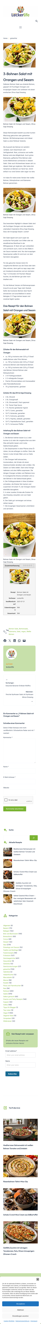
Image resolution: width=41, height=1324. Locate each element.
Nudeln (5, 983)
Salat (18, 631)
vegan (23, 631)
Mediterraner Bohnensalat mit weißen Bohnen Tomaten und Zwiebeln (24, 851)
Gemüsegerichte (9, 958)
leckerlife (10, 667)
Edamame (12, 631)
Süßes (5, 1005)
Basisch (6, 928)
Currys (5, 939)
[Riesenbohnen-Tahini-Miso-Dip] (7, 864)
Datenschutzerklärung (22, 1321)
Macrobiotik (7, 977)
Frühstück (6, 955)
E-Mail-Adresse (9, 777)
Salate (5, 994)
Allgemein (6, 925)
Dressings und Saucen (11, 947)
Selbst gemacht (9, 996)
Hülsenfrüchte (8, 975)
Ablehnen (20, 1310)
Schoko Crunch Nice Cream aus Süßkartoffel (20, 1215)
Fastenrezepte (8, 953)
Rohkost (6, 991)
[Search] (34, 837)
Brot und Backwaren (10, 934)
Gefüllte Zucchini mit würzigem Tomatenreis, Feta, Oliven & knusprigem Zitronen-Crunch (18, 1251)
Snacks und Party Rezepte (12, 999)
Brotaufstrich (7, 936)
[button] (38, 1279)
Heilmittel (6, 972)
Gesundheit (7, 961)
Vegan (5, 1013)
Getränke (6, 964)
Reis (4, 988)
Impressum (34, 1321)
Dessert (6, 942)
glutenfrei (6, 969)
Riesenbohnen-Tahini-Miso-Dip (25, 860)
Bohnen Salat (13, 629)
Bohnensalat (23, 629)
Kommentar (8, 737)
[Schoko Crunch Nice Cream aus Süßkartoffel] (7, 875)
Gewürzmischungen (10, 966)
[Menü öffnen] (20, 27)
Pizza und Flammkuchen (12, 985)
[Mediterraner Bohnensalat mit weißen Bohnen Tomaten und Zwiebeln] (7, 852)
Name (6, 767)
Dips (4, 945)
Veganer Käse (8, 1015)
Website (6, 788)
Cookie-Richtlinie (9, 1321)
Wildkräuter (7, 1021)
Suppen (6, 1002)
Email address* (11, 1051)
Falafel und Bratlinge (10, 950)
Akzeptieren (20, 1304)
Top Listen (7, 1010)
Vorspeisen (7, 1018)
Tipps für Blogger (9, 1007)
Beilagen (6, 931)
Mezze (5, 980)
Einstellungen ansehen (20, 1316)
